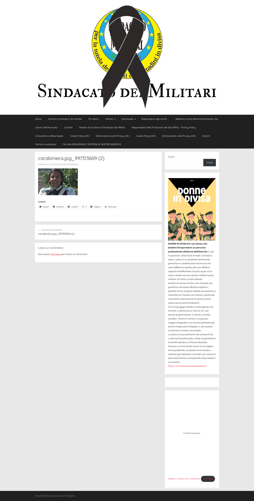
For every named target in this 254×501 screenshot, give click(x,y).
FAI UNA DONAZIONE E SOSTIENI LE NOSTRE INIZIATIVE (92, 144)
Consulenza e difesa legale (49, 135)
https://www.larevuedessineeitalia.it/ (187, 366)
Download (208, 479)
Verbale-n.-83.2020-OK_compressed (184, 479)
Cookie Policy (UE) (79, 135)
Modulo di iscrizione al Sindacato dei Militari (102, 127)
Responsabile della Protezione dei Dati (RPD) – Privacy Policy (164, 127)
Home (38, 118)
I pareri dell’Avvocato (46, 127)
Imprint (206, 135)
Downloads (127, 118)
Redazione (74, 164)
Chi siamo (93, 118)
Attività (109, 118)
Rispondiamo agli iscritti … (155, 118)
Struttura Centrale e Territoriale (65, 118)
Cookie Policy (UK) (145, 135)
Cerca (171, 156)
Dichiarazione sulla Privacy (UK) (179, 135)
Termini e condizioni (45, 144)
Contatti (68, 127)
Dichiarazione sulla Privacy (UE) (112, 135)
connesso (56, 254)
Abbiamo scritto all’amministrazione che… (197, 118)
